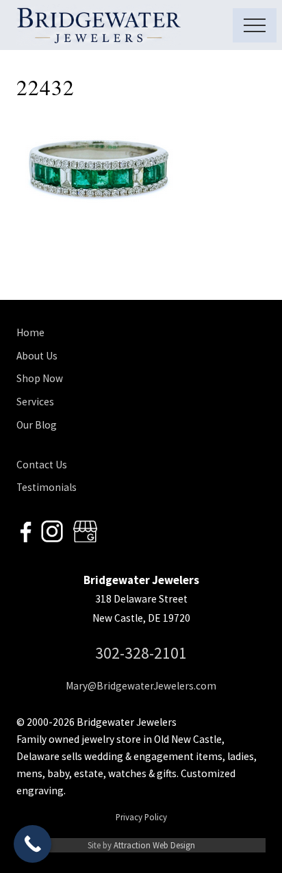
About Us (36, 355)
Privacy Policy (141, 816)
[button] (255, 25)
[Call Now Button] (32, 844)
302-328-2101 (141, 653)
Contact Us (41, 464)
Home (30, 332)
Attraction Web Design (154, 844)
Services (35, 401)
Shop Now (39, 378)
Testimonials (46, 487)
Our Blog (36, 424)
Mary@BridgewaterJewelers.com (141, 685)
